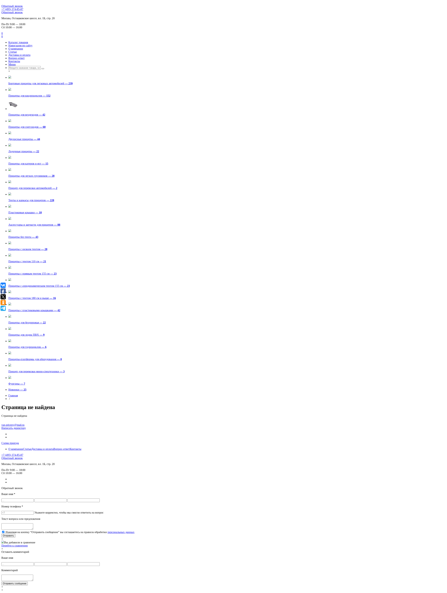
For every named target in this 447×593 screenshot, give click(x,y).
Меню (12, 64)
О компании (15, 48)
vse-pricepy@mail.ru (12, 424)
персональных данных (121, 532)
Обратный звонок (12, 6)
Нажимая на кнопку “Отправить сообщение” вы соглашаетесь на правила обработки (70, 532)
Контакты (14, 61)
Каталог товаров (18, 42)
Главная (13, 395)
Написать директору (13, 428)
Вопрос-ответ (16, 58)
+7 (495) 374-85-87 (12, 9)
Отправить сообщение (14, 583)
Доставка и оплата (19, 54)
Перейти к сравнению (14, 545)
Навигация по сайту (20, 45)
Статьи (12, 51)
